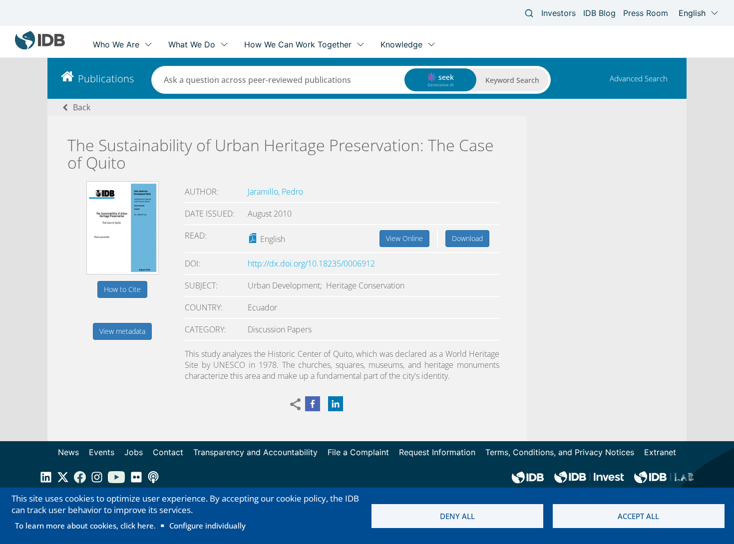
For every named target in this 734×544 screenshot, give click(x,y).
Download (467, 238)
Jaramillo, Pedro (275, 191)
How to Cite (122, 289)
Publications (106, 78)
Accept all (638, 516)
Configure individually (207, 526)
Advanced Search (639, 78)
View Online (404, 238)
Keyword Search (512, 80)
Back (81, 107)
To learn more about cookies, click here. (85, 526)
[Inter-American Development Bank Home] (40, 47)
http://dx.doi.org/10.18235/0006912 (311, 263)
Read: (196, 235)
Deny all (457, 516)
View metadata (122, 331)
